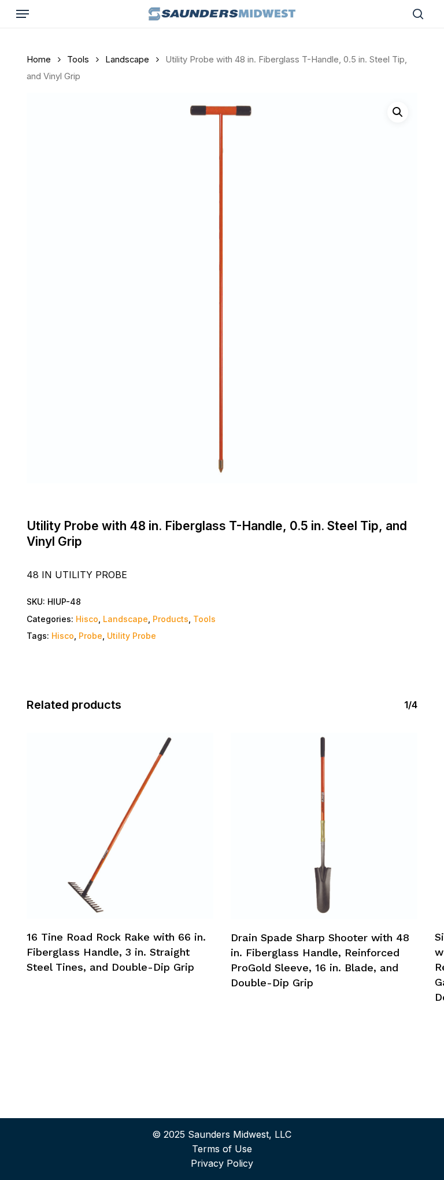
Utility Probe (131, 636)
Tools (78, 59)
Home (39, 59)
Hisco (87, 619)
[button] (22, 14)
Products (170, 619)
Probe (90, 636)
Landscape (127, 59)
